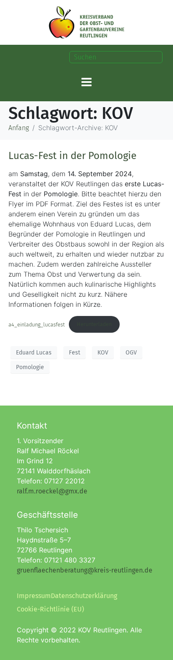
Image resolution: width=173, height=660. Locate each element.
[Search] (158, 57)
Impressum (34, 596)
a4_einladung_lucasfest (36, 324)
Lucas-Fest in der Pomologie (72, 156)
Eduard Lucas (34, 352)
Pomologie (30, 367)
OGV (131, 352)
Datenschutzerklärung (84, 596)
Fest (74, 352)
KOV (102, 352)
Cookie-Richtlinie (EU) (50, 609)
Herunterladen (94, 324)
